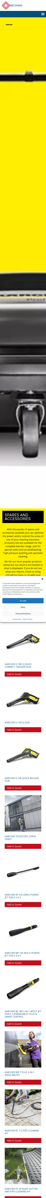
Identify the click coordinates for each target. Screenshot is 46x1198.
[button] (42, 579)
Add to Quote (14, 674)
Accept (23, 601)
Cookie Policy (17, 619)
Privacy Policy (27, 619)
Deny (23, 607)
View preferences (23, 614)
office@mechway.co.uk (17, 575)
